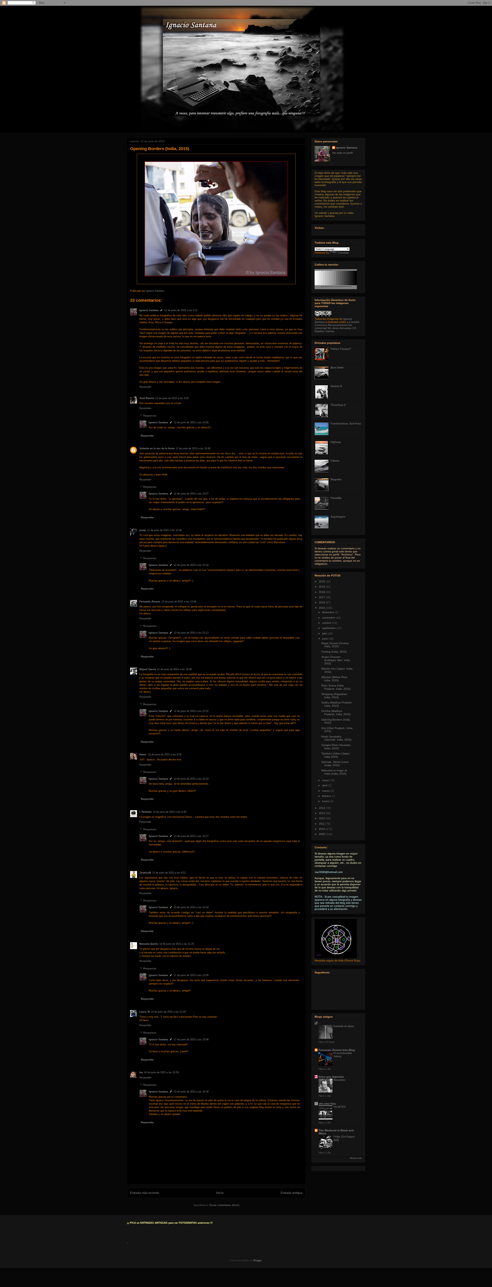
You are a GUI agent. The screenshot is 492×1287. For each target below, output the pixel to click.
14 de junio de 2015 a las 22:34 (168, 1011)
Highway (336, 441)
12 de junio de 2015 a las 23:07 (191, 493)
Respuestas (149, 415)
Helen (143, 754)
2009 (322, 834)
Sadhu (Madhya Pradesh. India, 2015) (336, 704)
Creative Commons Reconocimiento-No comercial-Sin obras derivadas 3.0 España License (337, 326)
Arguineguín (338, 516)
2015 (322, 607)
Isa (141, 1072)
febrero (327, 796)
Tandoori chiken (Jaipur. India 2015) (335, 755)
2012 (322, 818)
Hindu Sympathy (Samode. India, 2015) (336, 738)
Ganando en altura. (344, 1026)
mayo (326, 780)
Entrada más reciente (144, 1192)
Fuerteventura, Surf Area (346, 423)
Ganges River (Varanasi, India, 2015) (336, 746)
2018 (322, 592)
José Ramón (146, 398)
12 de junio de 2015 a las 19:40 (174, 669)
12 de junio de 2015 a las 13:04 (178, 601)
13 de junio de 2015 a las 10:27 (191, 836)
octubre (327, 622)
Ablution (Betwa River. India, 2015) (334, 679)
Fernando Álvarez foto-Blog (337, 1049)
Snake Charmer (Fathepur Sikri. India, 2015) (336, 660)
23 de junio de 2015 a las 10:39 (191, 1091)
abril (325, 785)
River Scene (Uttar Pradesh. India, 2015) (336, 687)
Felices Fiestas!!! (341, 348)
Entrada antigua (291, 1192)
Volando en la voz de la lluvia (157, 448)
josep (142, 530)
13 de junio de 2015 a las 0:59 (164, 754)
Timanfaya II (338, 404)
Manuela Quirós (148, 943)
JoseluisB (145, 872)
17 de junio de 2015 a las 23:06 (191, 1039)
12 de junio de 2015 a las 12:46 (164, 530)
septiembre (329, 628)
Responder (145, 386)
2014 (322, 807)
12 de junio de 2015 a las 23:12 (191, 632)
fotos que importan (331, 1076)
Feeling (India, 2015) (334, 651)
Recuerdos (339, 1079)
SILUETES (339, 1106)
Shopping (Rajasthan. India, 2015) (334, 695)
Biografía (336, 479)
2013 (322, 813)
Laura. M (144, 1011)
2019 (322, 586)
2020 (322, 581)
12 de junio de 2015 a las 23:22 (191, 711)
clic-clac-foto (327, 1103)
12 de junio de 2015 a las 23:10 (191, 565)
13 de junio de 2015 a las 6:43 (169, 811)
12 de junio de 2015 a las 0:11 (181, 310)
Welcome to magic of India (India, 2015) (334, 772)
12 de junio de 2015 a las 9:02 (172, 398)
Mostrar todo (356, 1158)
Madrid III (336, 386)
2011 (322, 823)
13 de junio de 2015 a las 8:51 (169, 872)
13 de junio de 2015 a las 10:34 (191, 907)
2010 (322, 828)
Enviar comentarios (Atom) (224, 1205)
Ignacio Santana (149, 310)
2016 (322, 602)
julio (325, 633)
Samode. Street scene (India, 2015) (334, 763)
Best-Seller (337, 367)
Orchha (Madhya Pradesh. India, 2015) (336, 712)
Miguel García (147, 669)
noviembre (329, 617)
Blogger (257, 1260)
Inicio (220, 1192)
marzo (326, 790)
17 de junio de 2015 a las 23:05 (191, 975)
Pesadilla (336, 497)
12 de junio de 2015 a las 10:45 (193, 448)
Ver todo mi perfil (342, 152)
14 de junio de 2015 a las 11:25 (176, 943)
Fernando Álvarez (149, 601)
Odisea (335, 460)
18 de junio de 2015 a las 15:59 (161, 1072)
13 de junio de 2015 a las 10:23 (191, 778)
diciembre (328, 612)
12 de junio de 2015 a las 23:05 (191, 422)
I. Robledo (145, 811)
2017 (322, 597)
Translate (343, 252)
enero (326, 801)
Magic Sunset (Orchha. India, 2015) (335, 645)
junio (325, 638)
